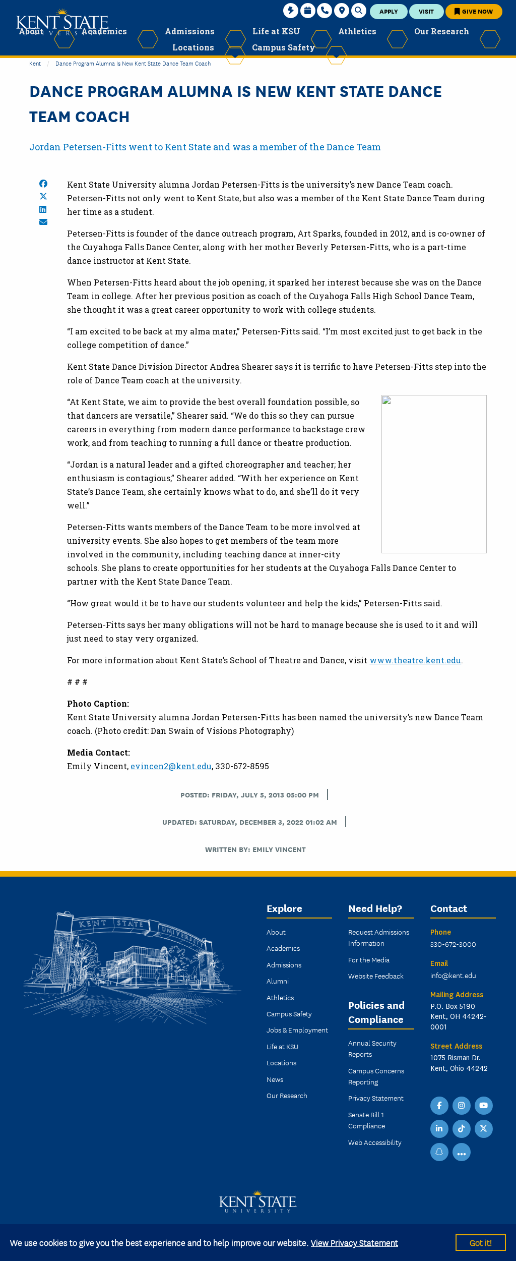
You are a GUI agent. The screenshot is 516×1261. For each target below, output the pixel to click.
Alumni (278, 980)
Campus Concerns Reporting (376, 1076)
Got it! (481, 1242)
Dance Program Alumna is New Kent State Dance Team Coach (133, 63)
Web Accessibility (375, 1142)
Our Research (287, 1095)
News (275, 1078)
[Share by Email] (43, 221)
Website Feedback (376, 975)
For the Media (369, 959)
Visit (426, 11)
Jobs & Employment (297, 1029)
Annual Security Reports (372, 1048)
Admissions (284, 964)
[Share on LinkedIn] (42, 209)
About (276, 931)
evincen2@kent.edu (171, 766)
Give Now (477, 11)
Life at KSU (282, 1046)
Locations (281, 1062)
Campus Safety (289, 1013)
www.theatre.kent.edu (415, 660)
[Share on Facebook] (43, 183)
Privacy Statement (376, 1097)
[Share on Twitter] (43, 196)
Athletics (280, 997)
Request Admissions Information (378, 937)
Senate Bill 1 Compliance (366, 1120)
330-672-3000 (453, 943)
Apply (388, 11)
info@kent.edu (453, 975)
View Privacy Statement (354, 1242)
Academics (283, 947)
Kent (35, 63)
